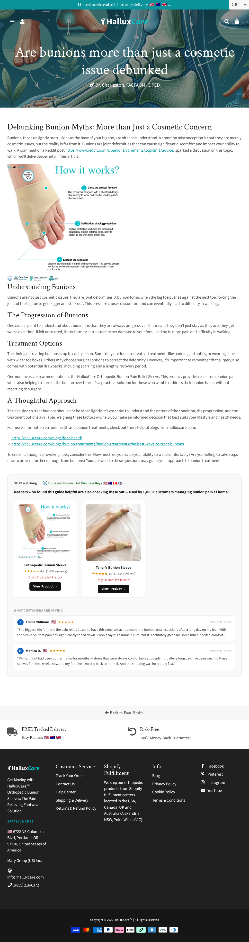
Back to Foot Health (126, 712)
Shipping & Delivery (72, 800)
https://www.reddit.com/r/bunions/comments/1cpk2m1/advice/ (120, 150)
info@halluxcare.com (25, 877)
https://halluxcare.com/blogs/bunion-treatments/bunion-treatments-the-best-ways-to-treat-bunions (97, 444)
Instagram (216, 783)
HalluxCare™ (124, 920)
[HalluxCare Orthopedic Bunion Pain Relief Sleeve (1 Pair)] (65, 280)
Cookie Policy (163, 792)
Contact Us (65, 784)
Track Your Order (70, 776)
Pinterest (215, 774)
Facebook (215, 766)
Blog (156, 776)
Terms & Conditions (168, 800)
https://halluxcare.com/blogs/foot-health (46, 438)
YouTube (214, 791)
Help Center (66, 792)
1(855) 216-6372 (25, 885)
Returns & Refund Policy (76, 808)
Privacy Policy (164, 784)
